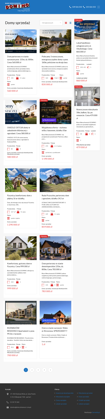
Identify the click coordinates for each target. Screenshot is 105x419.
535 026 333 (91, 7)
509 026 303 (77, 7)
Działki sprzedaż (84, 400)
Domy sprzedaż (84, 396)
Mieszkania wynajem (63, 396)
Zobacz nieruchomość (21, 48)
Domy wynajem (61, 400)
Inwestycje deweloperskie (64, 393)
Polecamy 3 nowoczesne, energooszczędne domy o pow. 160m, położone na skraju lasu (55, 59)
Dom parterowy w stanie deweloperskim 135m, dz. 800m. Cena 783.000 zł (53, 266)
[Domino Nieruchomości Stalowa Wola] (17, 10)
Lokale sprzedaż (61, 404)
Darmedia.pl (96, 412)
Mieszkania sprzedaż (86, 393)
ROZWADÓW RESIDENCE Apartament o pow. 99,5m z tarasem (21, 331)
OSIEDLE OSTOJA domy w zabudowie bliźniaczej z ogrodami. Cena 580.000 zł (18, 130)
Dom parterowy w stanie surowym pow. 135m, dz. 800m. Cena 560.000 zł (20, 59)
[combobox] (51, 22)
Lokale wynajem (84, 404)
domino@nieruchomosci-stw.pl (20, 407)
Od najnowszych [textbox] (47, 23)
